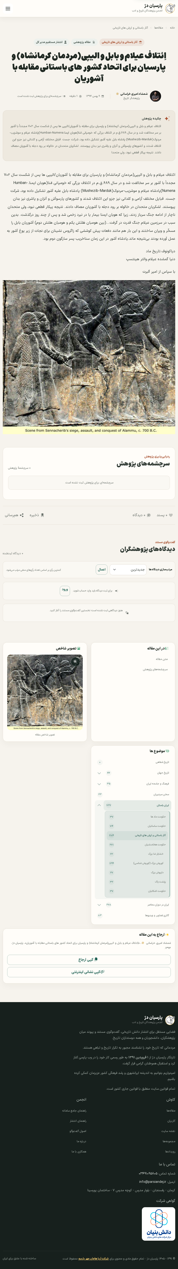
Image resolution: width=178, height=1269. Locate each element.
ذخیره (34, 515)
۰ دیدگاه (139, 515)
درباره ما (81, 1141)
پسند (162, 515)
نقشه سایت (168, 1131)
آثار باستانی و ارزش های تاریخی (130, 28)
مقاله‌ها (158, 28)
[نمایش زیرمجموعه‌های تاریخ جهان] (99, 773)
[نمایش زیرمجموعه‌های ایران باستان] (99, 805)
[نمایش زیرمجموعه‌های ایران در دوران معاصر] (99, 904)
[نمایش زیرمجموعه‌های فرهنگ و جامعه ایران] (99, 783)
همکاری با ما (79, 1152)
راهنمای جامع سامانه (74, 1111)
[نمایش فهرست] (8, 8)
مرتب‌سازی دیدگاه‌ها (160, 569)
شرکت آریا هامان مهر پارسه (93, 1259)
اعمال (101, 569)
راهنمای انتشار (78, 1121)
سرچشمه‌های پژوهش (155, 669)
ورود (65, 589)
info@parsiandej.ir (152, 1182)
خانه (172, 28)
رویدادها (170, 1152)
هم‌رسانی (11, 515)
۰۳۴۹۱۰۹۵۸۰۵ (148, 1173)
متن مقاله (162, 659)
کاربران (171, 1121)
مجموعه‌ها (169, 1141)
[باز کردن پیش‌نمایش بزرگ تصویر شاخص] (45, 692)
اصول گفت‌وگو (78, 1131)
